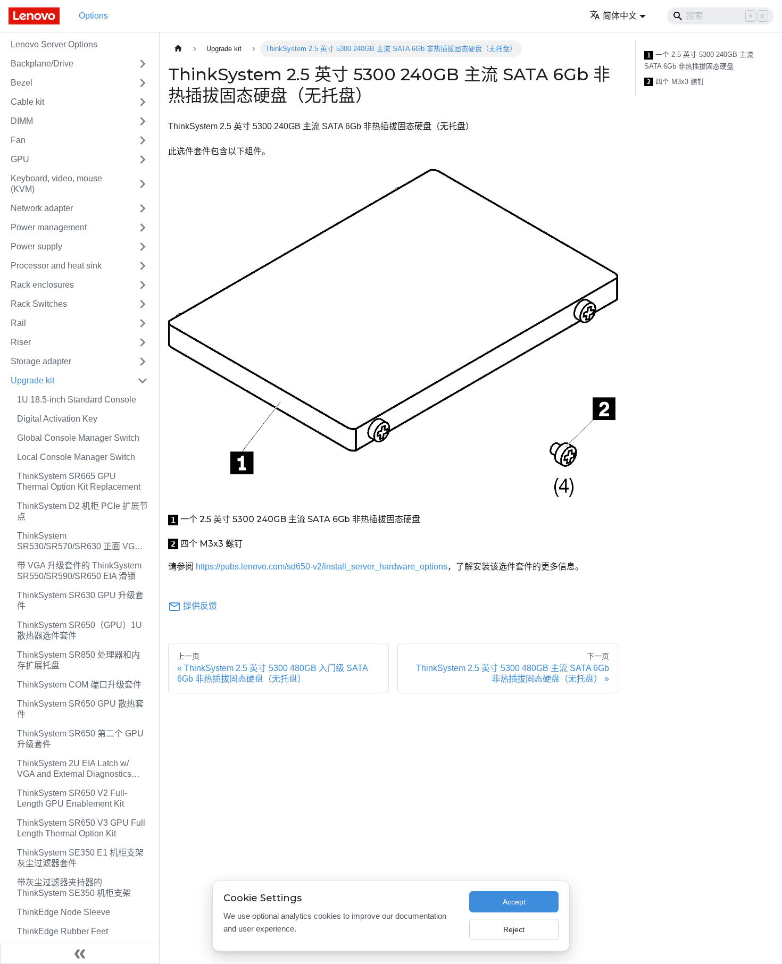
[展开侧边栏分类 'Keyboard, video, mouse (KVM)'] (142, 184)
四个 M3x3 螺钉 (675, 82)
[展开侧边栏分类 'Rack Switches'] (142, 304)
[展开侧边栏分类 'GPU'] (142, 159)
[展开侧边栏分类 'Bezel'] (142, 82)
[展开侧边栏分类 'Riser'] (142, 342)
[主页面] (178, 48)
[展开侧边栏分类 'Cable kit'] (142, 102)
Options (93, 15)
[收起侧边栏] (80, 953)
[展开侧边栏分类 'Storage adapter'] (142, 361)
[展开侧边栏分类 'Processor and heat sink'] (142, 265)
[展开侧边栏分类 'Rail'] (142, 323)
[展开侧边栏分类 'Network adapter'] (142, 208)
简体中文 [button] (620, 15)
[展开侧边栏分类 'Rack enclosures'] (142, 285)
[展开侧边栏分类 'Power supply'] (142, 246)
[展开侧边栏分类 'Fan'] (142, 140)
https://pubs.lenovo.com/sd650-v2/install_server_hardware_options (321, 566)
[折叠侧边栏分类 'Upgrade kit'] (142, 380)
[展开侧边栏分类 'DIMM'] (142, 121)
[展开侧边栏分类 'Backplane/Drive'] (142, 63)
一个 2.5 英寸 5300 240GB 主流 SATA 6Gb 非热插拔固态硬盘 (698, 60)
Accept (514, 902)
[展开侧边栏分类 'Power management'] (142, 227)
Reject (514, 929)
